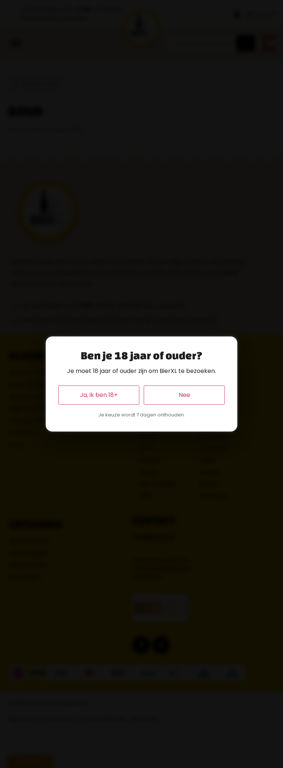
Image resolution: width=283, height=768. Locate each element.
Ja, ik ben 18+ (99, 395)
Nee (184, 395)
